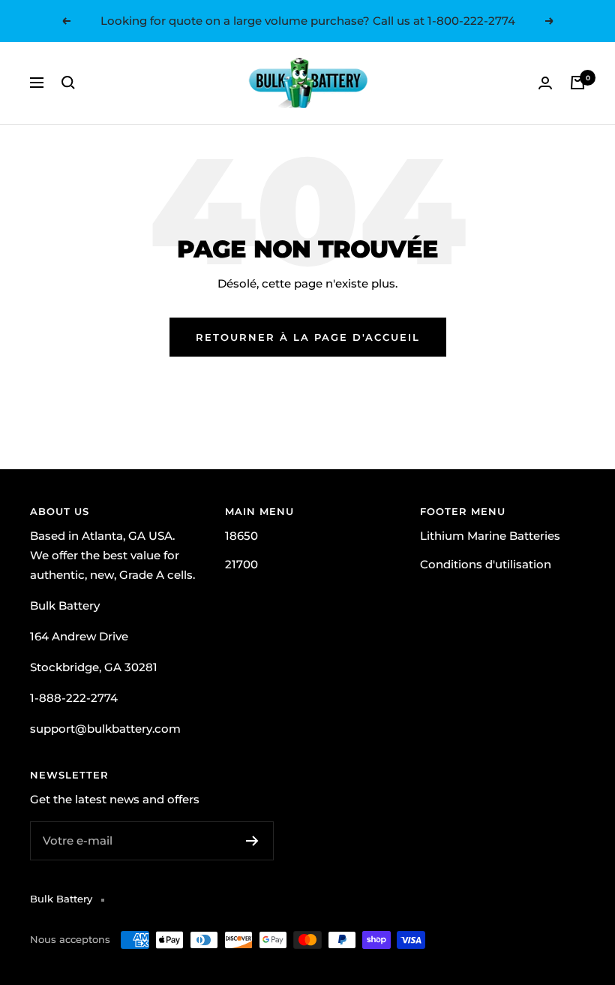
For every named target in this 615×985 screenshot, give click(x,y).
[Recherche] (68, 82)
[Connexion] (545, 83)
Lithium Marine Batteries (490, 536)
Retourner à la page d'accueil (308, 337)
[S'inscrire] (252, 841)
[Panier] (577, 82)
